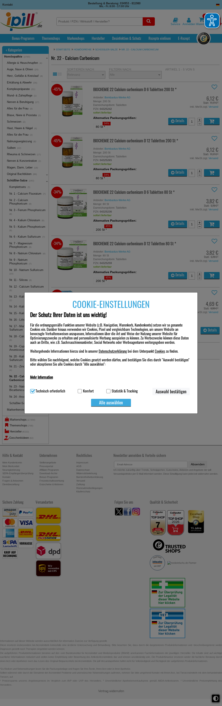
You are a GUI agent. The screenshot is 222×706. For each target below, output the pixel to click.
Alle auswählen (111, 402)
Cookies (160, 351)
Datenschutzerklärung (113, 351)
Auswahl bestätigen (171, 391)
